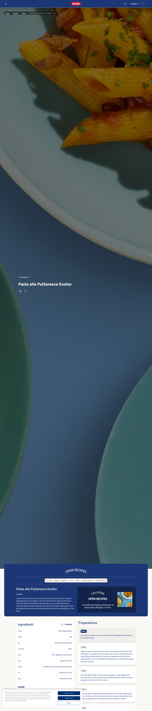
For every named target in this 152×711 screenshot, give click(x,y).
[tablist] (76, 580)
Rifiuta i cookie (69, 698)
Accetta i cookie (69, 693)
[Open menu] (6, 3)
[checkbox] (107, 634)
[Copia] (20, 291)
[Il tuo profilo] (146, 3)
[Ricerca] (125, 4)
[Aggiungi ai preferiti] (25, 291)
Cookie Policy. (22, 700)
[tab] (49, 580)
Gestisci (69, 703)
